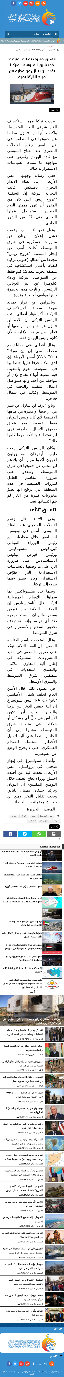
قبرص (13, 816)
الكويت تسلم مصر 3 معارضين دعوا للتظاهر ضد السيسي (23, 876)
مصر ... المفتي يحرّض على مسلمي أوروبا (23, 886)
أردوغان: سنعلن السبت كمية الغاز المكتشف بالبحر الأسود (22, 853)
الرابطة (47, 34)
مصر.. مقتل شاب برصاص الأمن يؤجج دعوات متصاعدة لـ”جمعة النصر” (23, 958)
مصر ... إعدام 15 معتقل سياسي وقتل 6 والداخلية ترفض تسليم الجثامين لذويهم (23, 946)
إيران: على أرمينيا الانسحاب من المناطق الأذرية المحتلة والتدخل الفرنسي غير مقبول (22, 900)
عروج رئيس (44, 820)
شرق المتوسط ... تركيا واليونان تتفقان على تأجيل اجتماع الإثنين (22, 935)
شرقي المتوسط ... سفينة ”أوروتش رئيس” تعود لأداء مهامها (22, 865)
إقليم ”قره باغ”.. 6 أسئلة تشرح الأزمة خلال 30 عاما (22, 970)
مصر (33, 816)
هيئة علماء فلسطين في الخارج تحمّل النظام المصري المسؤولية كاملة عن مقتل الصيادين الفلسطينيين (22, 983)
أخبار (37, 34)
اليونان (23, 816)
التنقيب (31, 820)
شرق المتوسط (46, 816)
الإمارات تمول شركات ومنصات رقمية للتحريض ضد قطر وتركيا (25, 923)
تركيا (56, 820)
